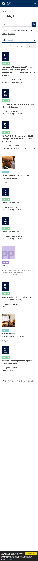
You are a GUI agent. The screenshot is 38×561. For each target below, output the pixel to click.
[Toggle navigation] (35, 3)
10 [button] (29, 46)
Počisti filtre (11, 34)
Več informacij (9, 559)
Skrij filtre (4, 34)
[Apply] (34, 24)
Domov (4, 11)
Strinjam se (31, 553)
